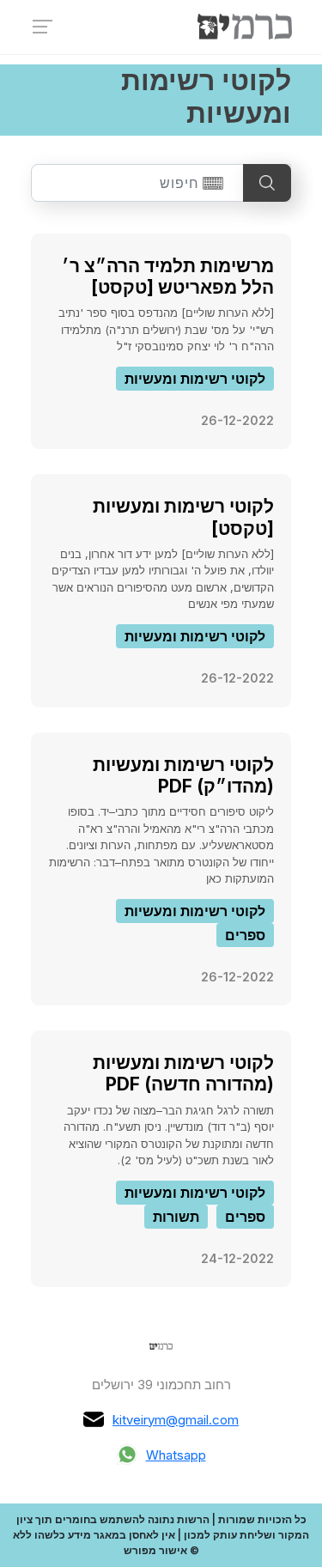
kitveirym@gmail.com (175, 1420)
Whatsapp (176, 1455)
